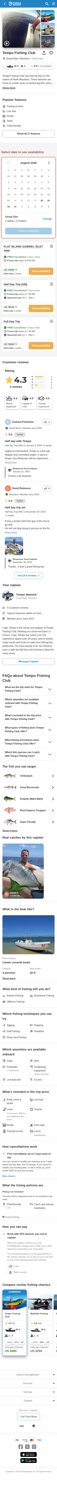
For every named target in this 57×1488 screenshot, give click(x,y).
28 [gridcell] (42, 200)
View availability (41, 271)
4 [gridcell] (41, 206)
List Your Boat (28, 1416)
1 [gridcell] (21, 206)
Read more (11, 462)
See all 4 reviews (27, 575)
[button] (28, 219)
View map (37, 58)
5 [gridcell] (48, 206)
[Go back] (4, 4)
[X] (27, 1447)
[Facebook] (21, 1447)
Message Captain (28, 661)
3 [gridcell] (35, 206)
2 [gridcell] (28, 206)
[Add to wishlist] (51, 52)
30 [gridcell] (8, 206)
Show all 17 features (28, 133)
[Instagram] (34, 1447)
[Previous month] (49, 163)
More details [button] (8, 1176)
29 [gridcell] (48, 200)
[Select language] (33, 1426)
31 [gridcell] (15, 206)
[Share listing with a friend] (44, 52)
